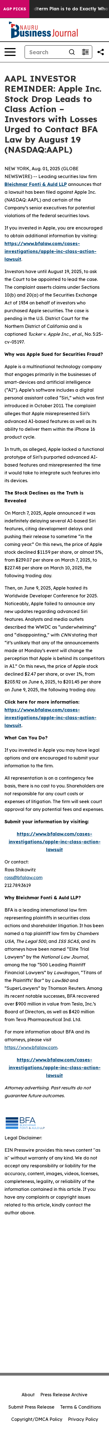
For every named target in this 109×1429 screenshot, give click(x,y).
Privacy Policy (83, 1419)
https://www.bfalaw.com (30, 1047)
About (28, 1394)
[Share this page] (101, 52)
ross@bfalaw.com (23, 877)
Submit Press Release (31, 1407)
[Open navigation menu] (10, 52)
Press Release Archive (63, 1394)
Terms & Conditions (80, 1407)
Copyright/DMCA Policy (36, 1419)
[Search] (72, 52)
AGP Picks (14, 8)
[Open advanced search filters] (85, 52)
